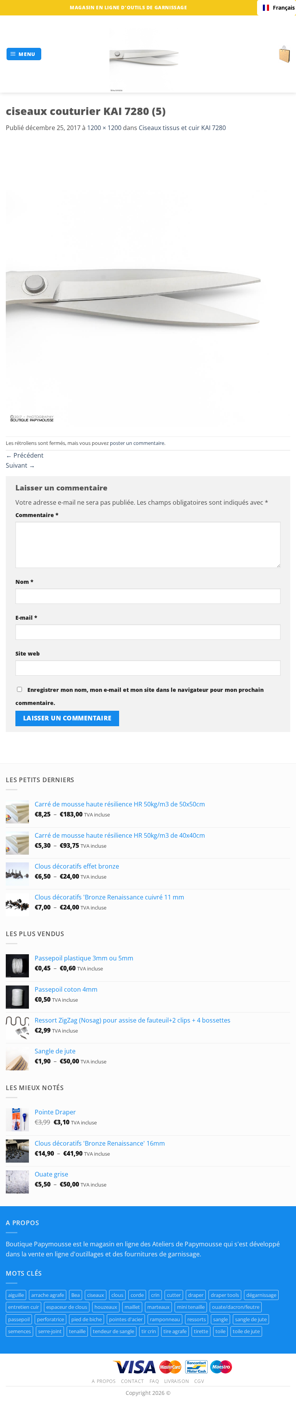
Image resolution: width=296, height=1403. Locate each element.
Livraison (176, 1381)
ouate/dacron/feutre (235, 1306)
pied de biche (86, 1319)
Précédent (25, 455)
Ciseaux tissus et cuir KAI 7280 (182, 127)
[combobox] (276, 7)
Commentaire (37, 515)
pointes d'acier (126, 1319)
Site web (27, 653)
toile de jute (246, 1331)
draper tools (225, 1294)
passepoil (19, 1319)
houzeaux (105, 1306)
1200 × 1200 (104, 127)
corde (137, 1294)
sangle (220, 1319)
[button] (24, 54)
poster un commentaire (137, 442)
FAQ (154, 1381)
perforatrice (50, 1319)
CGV (199, 1381)
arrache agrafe (47, 1294)
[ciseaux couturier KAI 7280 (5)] (148, 284)
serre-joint (50, 1331)
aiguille (16, 1294)
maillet (132, 1306)
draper (196, 1294)
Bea (75, 1294)
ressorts (196, 1319)
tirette (201, 1331)
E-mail (26, 617)
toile (220, 1331)
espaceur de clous (66, 1306)
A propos (104, 1381)
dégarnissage (261, 1294)
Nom (24, 581)
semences (19, 1331)
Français (281, 7)
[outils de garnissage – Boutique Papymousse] (148, 54)
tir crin (148, 1331)
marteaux (158, 1306)
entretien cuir (23, 1306)
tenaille (77, 1331)
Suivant (20, 465)
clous (117, 1294)
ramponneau (165, 1319)
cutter (174, 1294)
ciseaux (95, 1294)
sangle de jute (251, 1319)
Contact (132, 1381)
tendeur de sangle (113, 1331)
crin (155, 1294)
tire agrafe (175, 1331)
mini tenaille (191, 1306)
